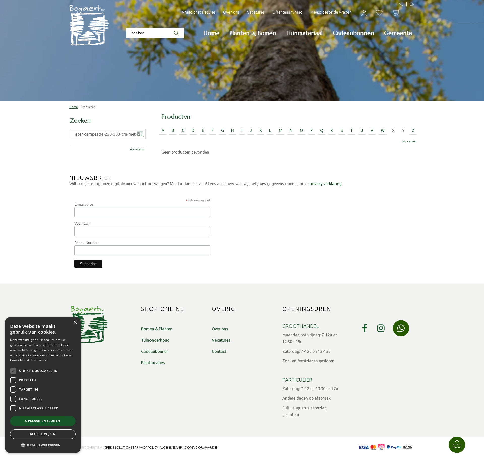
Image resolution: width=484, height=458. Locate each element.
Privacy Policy (146, 447)
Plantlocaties (153, 362)
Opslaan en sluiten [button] (42, 421)
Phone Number (86, 243)
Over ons (220, 329)
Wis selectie (409, 141)
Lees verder (39, 360)
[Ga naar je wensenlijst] (379, 13)
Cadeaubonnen (155, 351)
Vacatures (221, 340)
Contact (219, 351)
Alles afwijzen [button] (43, 434)
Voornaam (82, 223)
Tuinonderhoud (155, 340)
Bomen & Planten (156, 329)
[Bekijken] (396, 12)
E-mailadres (84, 204)
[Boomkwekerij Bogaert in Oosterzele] (89, 25)
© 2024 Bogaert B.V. (86, 447)
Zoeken (80, 121)
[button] (43, 445)
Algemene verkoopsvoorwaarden (189, 447)
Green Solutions (118, 447)
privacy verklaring (326, 183)
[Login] (364, 13)
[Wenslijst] (379, 13)
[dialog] (43, 385)
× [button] (75, 322)
